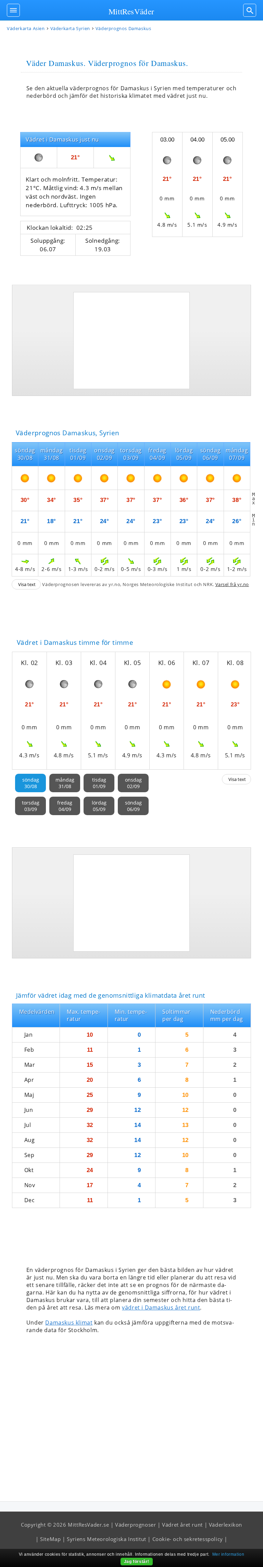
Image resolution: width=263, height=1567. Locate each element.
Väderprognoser (135, 1524)
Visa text (27, 584)
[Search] (249, 10)
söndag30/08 (30, 782)
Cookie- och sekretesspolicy (187, 1539)
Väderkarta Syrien (70, 28)
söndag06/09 (133, 805)
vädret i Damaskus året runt (161, 1307)
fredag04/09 (64, 805)
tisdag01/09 (99, 782)
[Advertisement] (131, 340)
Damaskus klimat (68, 1322)
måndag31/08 (64, 782)
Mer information (228, 1554)
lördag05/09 (99, 805)
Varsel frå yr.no (232, 584)
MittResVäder (131, 11)
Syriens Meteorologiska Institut (106, 1539)
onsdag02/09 (133, 782)
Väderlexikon (225, 1524)
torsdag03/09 (30, 805)
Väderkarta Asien (26, 28)
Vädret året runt (182, 1524)
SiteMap (50, 1539)
